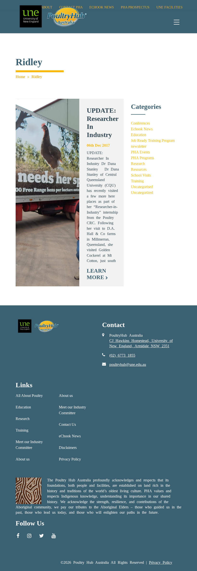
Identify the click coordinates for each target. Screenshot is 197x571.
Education (138, 135)
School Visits (141, 175)
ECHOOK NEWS (101, 7)
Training (137, 181)
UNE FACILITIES (169, 7)
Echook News (142, 129)
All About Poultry (29, 396)
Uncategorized (142, 192)
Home (20, 77)
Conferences (140, 123)
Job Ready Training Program (153, 140)
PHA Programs (142, 158)
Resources (139, 169)
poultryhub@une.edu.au (127, 364)
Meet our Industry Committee (29, 445)
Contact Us (67, 424)
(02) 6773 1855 (122, 355)
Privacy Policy (70, 459)
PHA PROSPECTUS (135, 7)
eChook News (70, 436)
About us (23, 459)
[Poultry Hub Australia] (52, 16)
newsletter (138, 146)
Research (138, 164)
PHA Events (140, 152)
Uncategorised (142, 187)
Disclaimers (68, 448)
